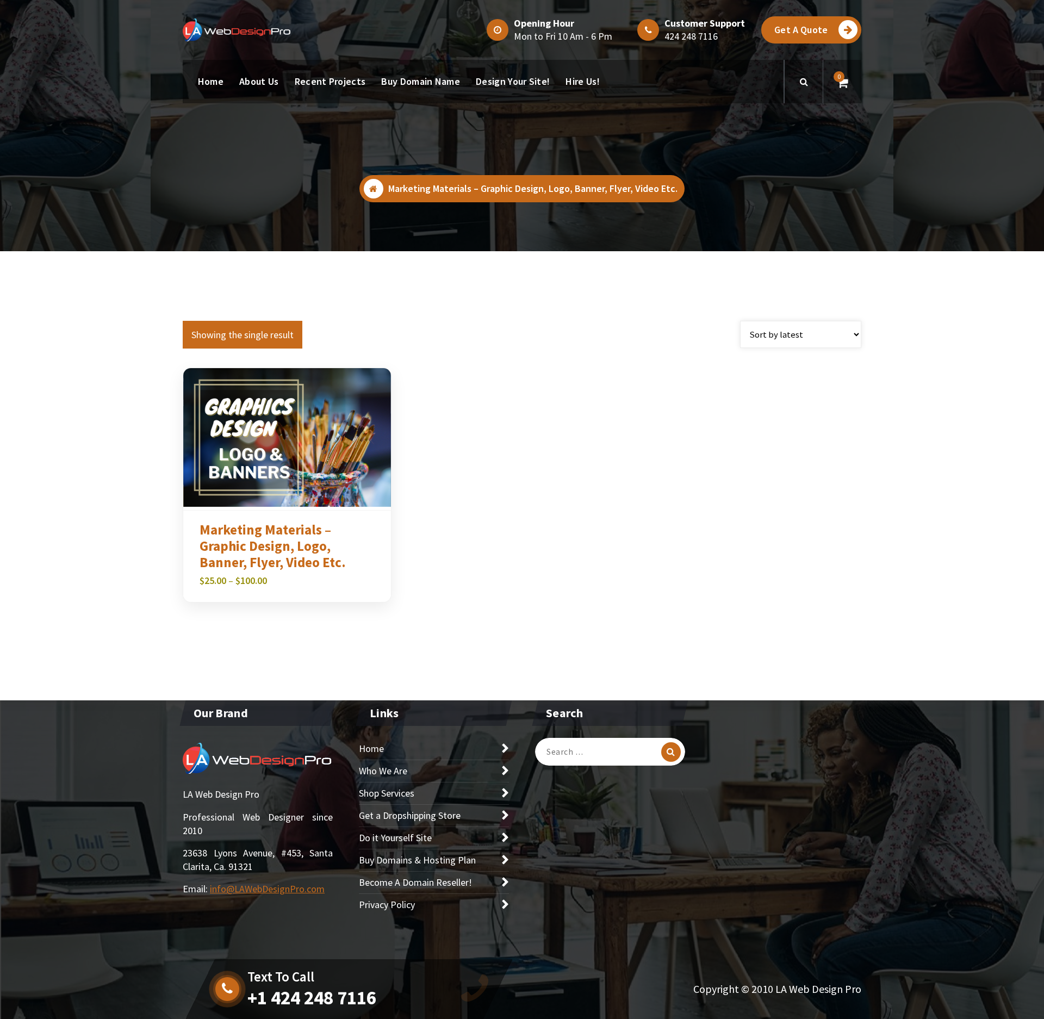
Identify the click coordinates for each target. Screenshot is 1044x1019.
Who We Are (383, 771)
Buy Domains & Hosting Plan (417, 860)
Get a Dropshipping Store (410, 815)
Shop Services (386, 793)
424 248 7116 (691, 36)
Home (210, 81)
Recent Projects (330, 81)
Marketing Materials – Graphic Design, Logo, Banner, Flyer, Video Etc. (273, 545)
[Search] (671, 752)
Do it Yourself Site (395, 837)
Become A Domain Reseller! (415, 882)
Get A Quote (801, 29)
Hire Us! (582, 81)
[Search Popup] (804, 81)
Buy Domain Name (420, 81)
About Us (258, 81)
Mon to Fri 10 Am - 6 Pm (563, 36)
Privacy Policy (387, 904)
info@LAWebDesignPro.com (267, 889)
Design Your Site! (513, 81)
